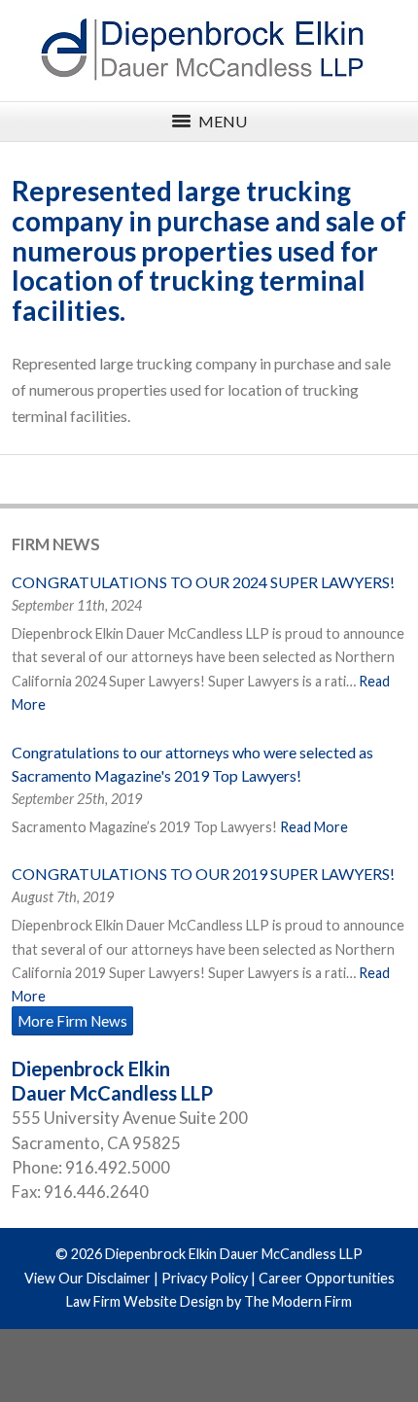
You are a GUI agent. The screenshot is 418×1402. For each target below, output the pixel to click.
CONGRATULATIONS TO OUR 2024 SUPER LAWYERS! (203, 582)
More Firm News (72, 1021)
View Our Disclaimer (87, 1278)
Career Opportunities (327, 1278)
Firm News (56, 544)
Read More (314, 827)
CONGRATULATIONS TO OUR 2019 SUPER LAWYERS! (203, 873)
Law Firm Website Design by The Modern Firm (209, 1301)
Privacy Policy (204, 1278)
